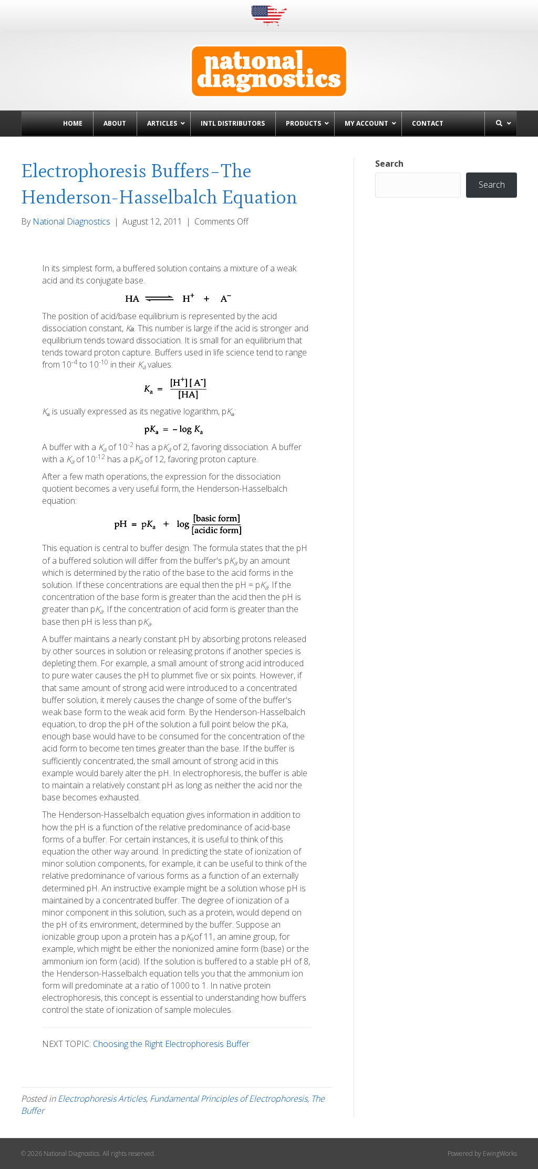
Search (389, 163)
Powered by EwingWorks (482, 1153)
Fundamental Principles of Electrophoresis (228, 1098)
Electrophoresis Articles (102, 1098)
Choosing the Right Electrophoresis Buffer (171, 1044)
